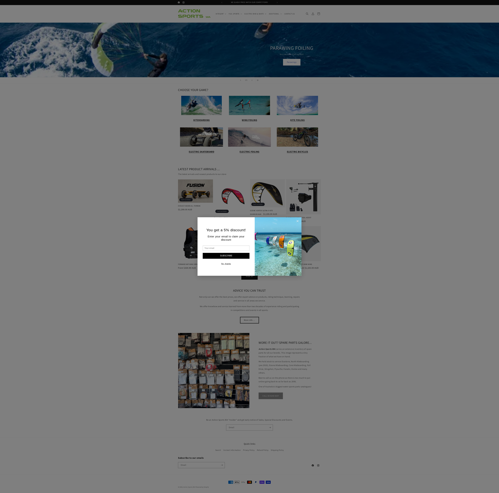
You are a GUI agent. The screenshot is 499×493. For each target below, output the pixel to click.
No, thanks (226, 264)
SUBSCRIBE (226, 256)
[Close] (297, 222)
